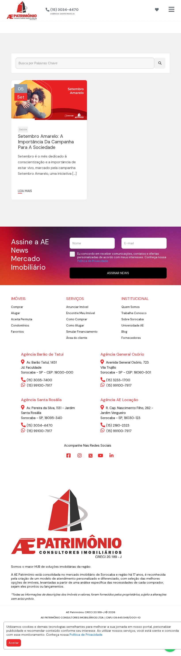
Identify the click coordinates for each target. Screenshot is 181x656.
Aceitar (14, 643)
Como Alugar (75, 325)
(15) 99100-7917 (39, 385)
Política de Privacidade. (86, 635)
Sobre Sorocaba (132, 319)
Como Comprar (76, 319)
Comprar (17, 307)
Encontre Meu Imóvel (80, 313)
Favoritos (17, 332)
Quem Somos (130, 307)
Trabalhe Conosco (134, 313)
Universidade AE (132, 325)
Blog (124, 332)
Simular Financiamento (82, 332)
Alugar (15, 313)
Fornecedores (131, 338)
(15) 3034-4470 (40, 425)
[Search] (159, 63)
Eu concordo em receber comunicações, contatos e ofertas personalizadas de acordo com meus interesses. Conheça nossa (121, 257)
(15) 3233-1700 (118, 380)
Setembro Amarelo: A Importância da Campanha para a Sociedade (46, 142)
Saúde (23, 129)
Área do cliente (76, 338)
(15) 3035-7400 (39, 380)
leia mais (25, 191)
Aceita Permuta (21, 319)
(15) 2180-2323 (117, 425)
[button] (84, 10)
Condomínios (20, 325)
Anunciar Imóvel (77, 307)
